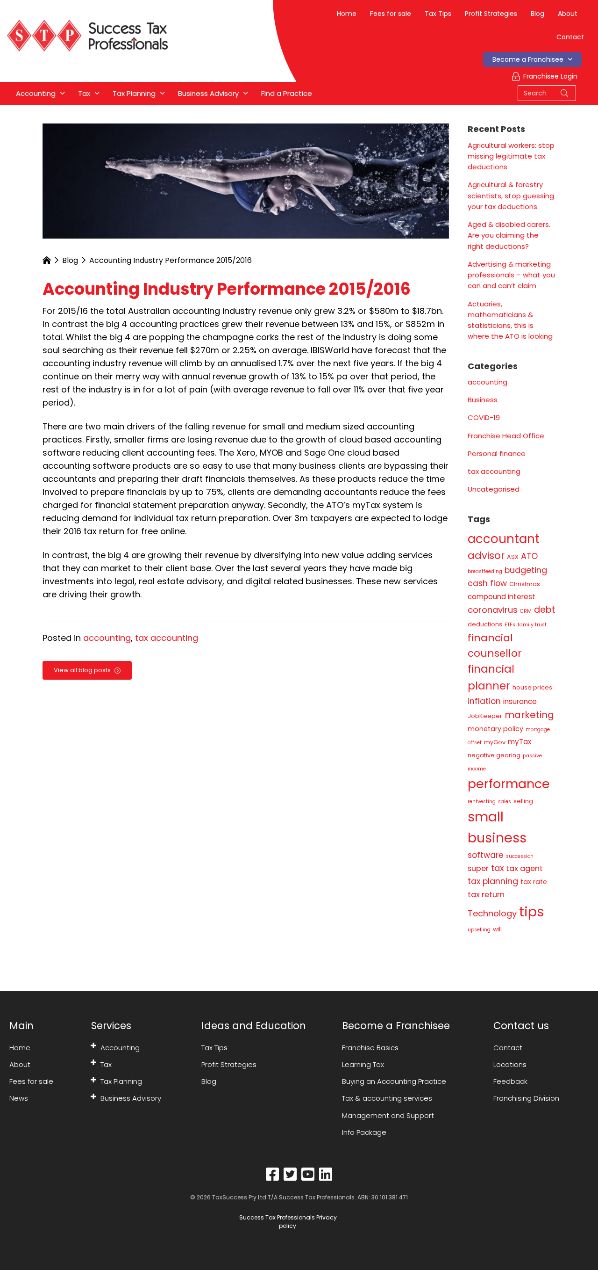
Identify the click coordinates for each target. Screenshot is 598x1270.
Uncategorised (494, 489)
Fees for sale (390, 13)
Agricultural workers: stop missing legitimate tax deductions (511, 156)
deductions (485, 624)
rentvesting (482, 801)
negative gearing (494, 755)
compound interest (501, 597)
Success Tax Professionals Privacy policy (287, 1221)
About (567, 13)
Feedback (510, 1081)
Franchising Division (526, 1098)
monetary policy (495, 728)
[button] (93, 1046)
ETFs (510, 624)
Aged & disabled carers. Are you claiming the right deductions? (509, 235)
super (478, 868)
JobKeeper (485, 716)
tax (497, 868)
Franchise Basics (370, 1047)
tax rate (533, 881)
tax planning (493, 881)
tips (531, 911)
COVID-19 (484, 417)
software (486, 855)
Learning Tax (363, 1064)
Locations (510, 1064)
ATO (529, 556)
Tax (106, 1064)
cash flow (487, 583)
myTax (519, 742)
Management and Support (388, 1115)
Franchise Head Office (506, 436)
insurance (520, 701)
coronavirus (493, 610)
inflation (484, 701)
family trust (532, 624)
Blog (537, 13)
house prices (532, 687)
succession (520, 856)
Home (346, 13)
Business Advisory (130, 1098)
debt (544, 609)
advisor (486, 555)
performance (509, 783)
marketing (529, 714)
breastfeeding (485, 571)
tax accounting (166, 638)
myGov (494, 742)
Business (483, 400)
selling (523, 801)
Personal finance (497, 453)
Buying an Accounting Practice (394, 1081)
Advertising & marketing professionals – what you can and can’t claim (511, 275)
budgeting (526, 570)
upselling (479, 929)
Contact (570, 37)
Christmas (524, 584)
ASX (513, 557)
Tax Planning (121, 1081)
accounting (107, 638)
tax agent (524, 868)
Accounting (120, 1047)
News (18, 1098)
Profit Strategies (491, 13)
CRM (526, 611)
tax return (486, 894)
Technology (492, 913)
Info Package (364, 1132)
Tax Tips (438, 13)
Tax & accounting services (387, 1098)
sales (504, 801)
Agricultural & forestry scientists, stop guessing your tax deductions (511, 195)
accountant (504, 538)
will (497, 929)
